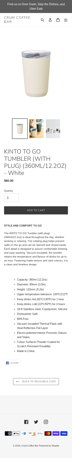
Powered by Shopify (49, 445)
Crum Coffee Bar (17, 20)
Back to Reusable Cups (39, 381)
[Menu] (66, 20)
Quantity (8, 190)
